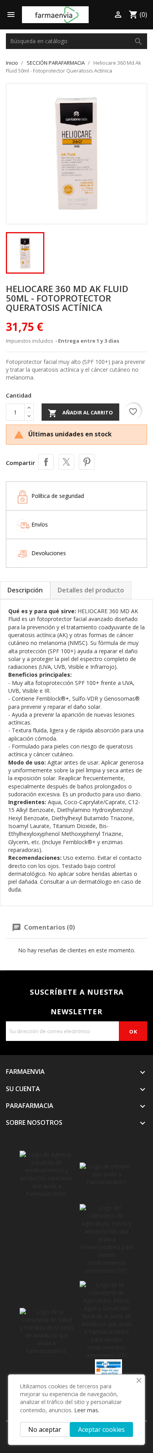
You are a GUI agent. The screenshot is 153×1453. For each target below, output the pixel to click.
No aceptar (44, 1429)
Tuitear (66, 462)
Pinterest (87, 462)
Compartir (46, 462)
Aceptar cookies (101, 1429)
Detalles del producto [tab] (91, 590)
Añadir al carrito (80, 413)
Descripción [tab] (25, 590)
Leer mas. (86, 1410)
